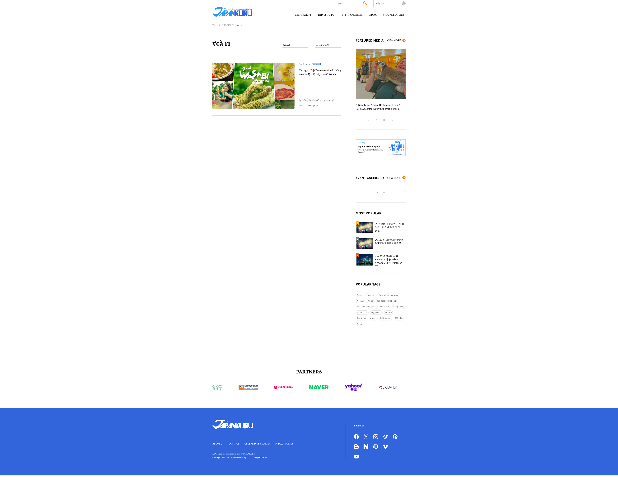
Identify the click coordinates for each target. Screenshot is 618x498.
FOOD (304, 100)
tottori (389, 312)
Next (392, 119)
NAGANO (316, 100)
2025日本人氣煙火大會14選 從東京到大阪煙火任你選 (389, 242)
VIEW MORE (394, 40)
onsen (382, 295)
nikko (360, 324)
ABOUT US (218, 444)
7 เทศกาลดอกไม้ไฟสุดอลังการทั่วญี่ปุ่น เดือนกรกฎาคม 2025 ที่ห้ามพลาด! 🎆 (390, 260)
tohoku (392, 301)
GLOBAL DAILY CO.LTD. (257, 444)
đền (375, 306)
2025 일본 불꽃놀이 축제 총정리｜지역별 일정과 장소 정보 (389, 227)
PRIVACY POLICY (284, 444)
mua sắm (385, 306)
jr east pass (363, 312)
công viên (398, 306)
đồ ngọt (381, 301)
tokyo (360, 295)
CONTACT (234, 444)
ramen (374, 318)
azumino (329, 100)
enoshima (362, 318)
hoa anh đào (363, 306)
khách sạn (393, 295)
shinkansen (386, 318)
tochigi (361, 301)
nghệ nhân (377, 312)
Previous (368, 119)
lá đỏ (371, 301)
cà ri (303, 105)
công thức (313, 105)
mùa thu (371, 295)
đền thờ (399, 318)
